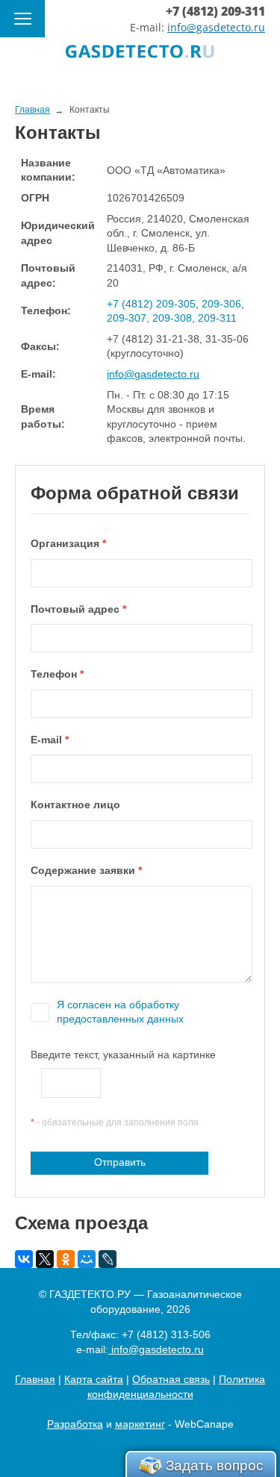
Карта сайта (93, 1379)
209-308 (172, 318)
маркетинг (140, 1424)
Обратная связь (171, 1379)
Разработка (75, 1424)
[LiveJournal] (107, 1259)
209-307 (126, 318)
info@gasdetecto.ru (216, 27)
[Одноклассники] (66, 1259)
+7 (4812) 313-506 (166, 1334)
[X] (45, 1259)
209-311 (217, 318)
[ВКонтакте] (24, 1259)
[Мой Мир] (87, 1259)
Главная (35, 1379)
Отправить (120, 1162)
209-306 (221, 304)
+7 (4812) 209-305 (151, 304)
